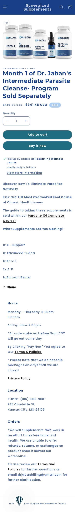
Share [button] (11, 287)
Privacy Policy (19, 378)
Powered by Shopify (55, 503)
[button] (5, 7)
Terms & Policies (28, 352)
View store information (24, 173)
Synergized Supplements (31, 503)
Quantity (9, 113)
